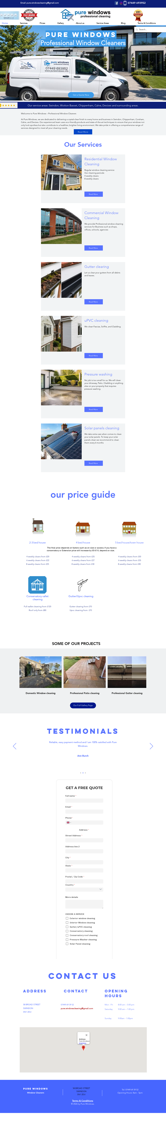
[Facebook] (116, 3)
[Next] (151, 746)
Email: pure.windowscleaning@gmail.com (39, 3)
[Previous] (14, 746)
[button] (28, 23)
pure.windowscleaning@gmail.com (77, 1020)
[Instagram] (121, 3)
